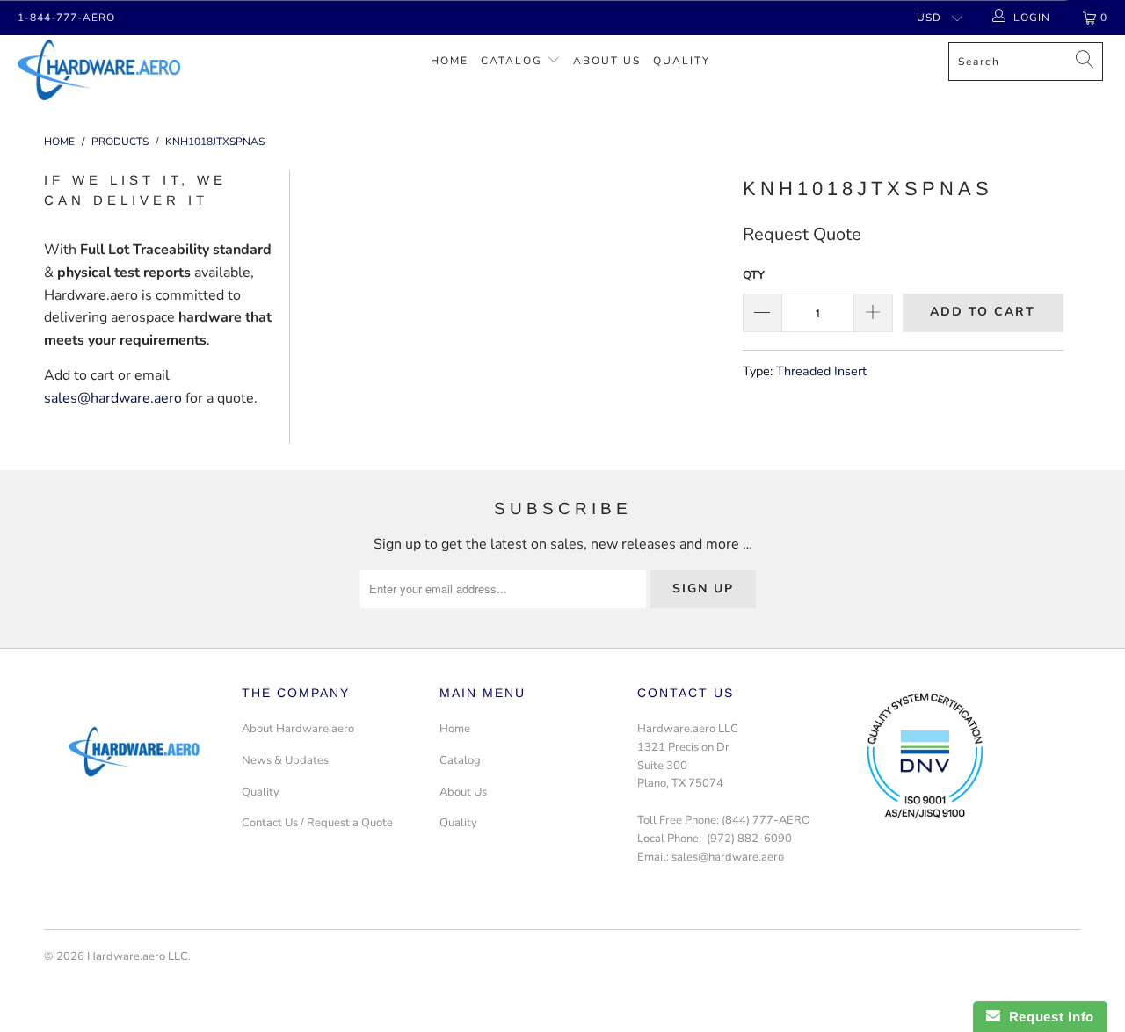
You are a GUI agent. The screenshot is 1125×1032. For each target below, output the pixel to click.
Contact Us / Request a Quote (317, 823)
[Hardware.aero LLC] (99, 70)
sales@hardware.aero (113, 398)
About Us (607, 61)
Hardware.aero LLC (137, 956)
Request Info (1047, 1016)
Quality (681, 61)
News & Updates (285, 760)
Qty (754, 275)
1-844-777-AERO (66, 18)
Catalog (511, 61)
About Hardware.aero (298, 729)
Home (449, 61)
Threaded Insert (821, 371)
